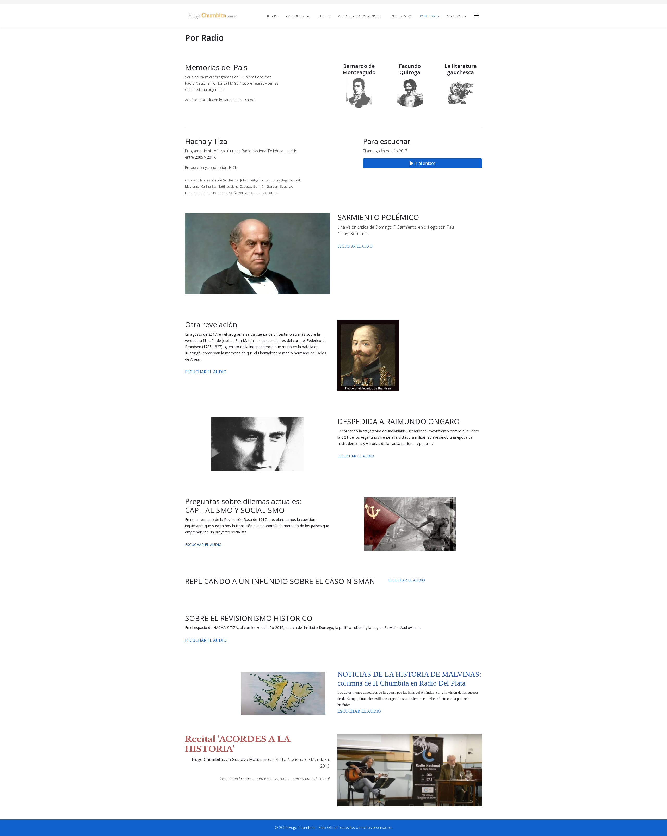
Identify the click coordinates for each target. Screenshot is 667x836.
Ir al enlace (424, 163)
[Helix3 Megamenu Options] (476, 15)
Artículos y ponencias (360, 16)
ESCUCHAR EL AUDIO (355, 246)
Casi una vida (298, 16)
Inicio (272, 16)
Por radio (429, 16)
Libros (324, 16)
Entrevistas (401, 16)
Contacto (456, 16)
